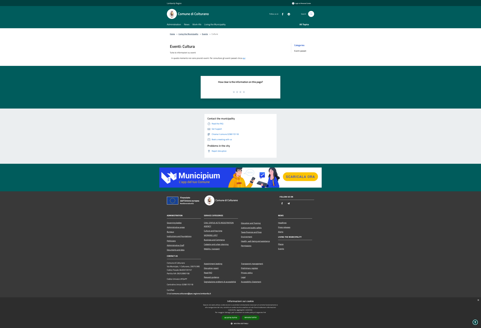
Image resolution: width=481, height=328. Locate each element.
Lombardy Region (174, 3)
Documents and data (175, 249)
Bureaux (170, 231)
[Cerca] (311, 14)
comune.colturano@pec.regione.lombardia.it (191, 293)
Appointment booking (213, 263)
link (264, 312)
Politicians (171, 240)
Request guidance (211, 277)
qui (244, 58)
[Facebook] (281, 14)
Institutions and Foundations (179, 236)
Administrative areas (176, 227)
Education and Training (251, 223)
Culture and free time (213, 230)
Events (205, 34)
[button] (240, 323)
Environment (246, 236)
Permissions (246, 245)
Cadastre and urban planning (216, 244)
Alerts (280, 231)
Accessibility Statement (251, 281)
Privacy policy (247, 272)
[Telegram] (287, 14)
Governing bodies (174, 222)
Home (172, 34)
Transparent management (252, 263)
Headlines (282, 222)
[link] (240, 177)
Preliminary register (249, 268)
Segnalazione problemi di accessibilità (220, 281)
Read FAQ (208, 272)
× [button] (478, 300)
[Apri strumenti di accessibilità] (475, 322)
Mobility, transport (212, 248)
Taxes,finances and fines (251, 232)
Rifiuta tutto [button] (251, 317)
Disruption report (211, 268)
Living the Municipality (188, 34)
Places (280, 244)
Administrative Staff (175, 245)
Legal (243, 277)
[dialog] (240, 313)
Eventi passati (300, 50)
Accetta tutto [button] (230, 318)
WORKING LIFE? (211, 235)
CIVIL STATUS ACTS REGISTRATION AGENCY (219, 224)
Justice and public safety (251, 227)
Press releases (284, 227)
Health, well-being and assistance (255, 241)
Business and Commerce (214, 239)
